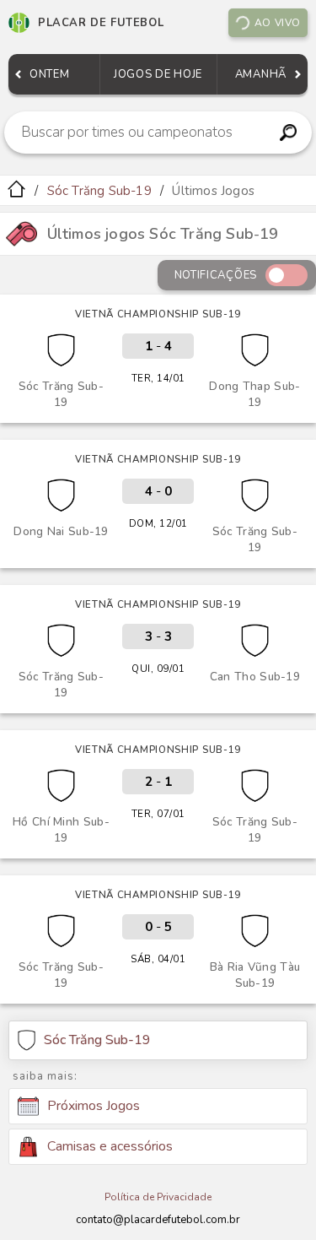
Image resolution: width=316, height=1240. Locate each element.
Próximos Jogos (93, 1106)
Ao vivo (277, 23)
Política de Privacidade (158, 1197)
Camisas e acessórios (110, 1146)
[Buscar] (287, 132)
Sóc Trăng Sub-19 (99, 190)
